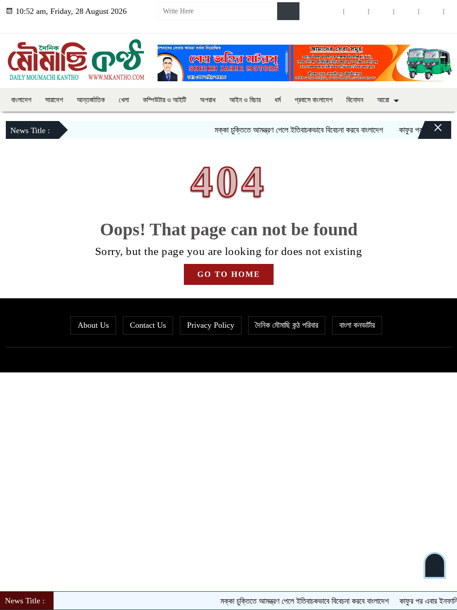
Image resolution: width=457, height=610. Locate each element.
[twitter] (356, 11)
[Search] (288, 11)
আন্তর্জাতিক (91, 100)
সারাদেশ (54, 100)
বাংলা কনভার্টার (357, 325)
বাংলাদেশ (21, 100)
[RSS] (431, 24)
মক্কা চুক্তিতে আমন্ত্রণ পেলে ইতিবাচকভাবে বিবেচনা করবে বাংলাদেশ (288, 129)
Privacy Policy (210, 325)
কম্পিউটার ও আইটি (164, 100)
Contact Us (148, 325)
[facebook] (331, 11)
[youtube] (431, 11)
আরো (383, 100)
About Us (93, 325)
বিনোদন (354, 100)
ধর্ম (277, 100)
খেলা (124, 100)
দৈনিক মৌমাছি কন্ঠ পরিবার (286, 325)
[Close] (430, 132)
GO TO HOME (228, 274)
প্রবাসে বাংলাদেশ (313, 100)
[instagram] (381, 11)
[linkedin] (406, 11)
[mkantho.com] (76, 58)
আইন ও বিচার (245, 100)
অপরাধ (208, 100)
